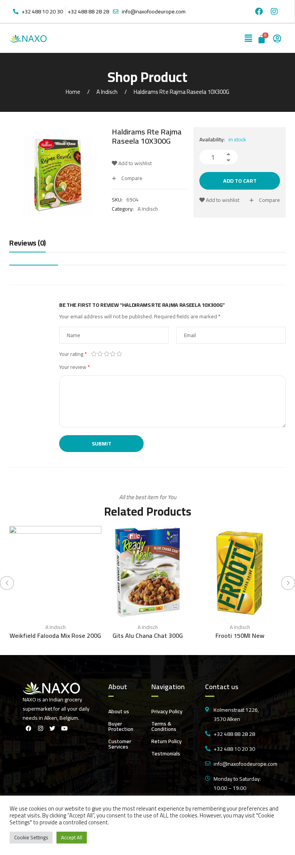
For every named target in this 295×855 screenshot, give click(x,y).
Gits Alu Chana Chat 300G (148, 635)
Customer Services (119, 744)
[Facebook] (259, 11)
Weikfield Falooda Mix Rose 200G (55, 635)
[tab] (27, 244)
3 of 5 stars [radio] (106, 354)
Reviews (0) (27, 243)
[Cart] (262, 38)
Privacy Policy (166, 711)
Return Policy (166, 741)
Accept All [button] (71, 837)
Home (73, 91)
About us (118, 711)
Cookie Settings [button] (31, 837)
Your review (74, 367)
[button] (248, 38)
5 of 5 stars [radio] (119, 354)
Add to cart (240, 181)
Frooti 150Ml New (239, 635)
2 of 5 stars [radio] (100, 354)
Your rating (73, 354)
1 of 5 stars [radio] (94, 354)
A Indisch (107, 91)
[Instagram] (274, 11)
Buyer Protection (120, 726)
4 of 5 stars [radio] (113, 354)
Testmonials (165, 753)
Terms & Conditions (163, 726)
